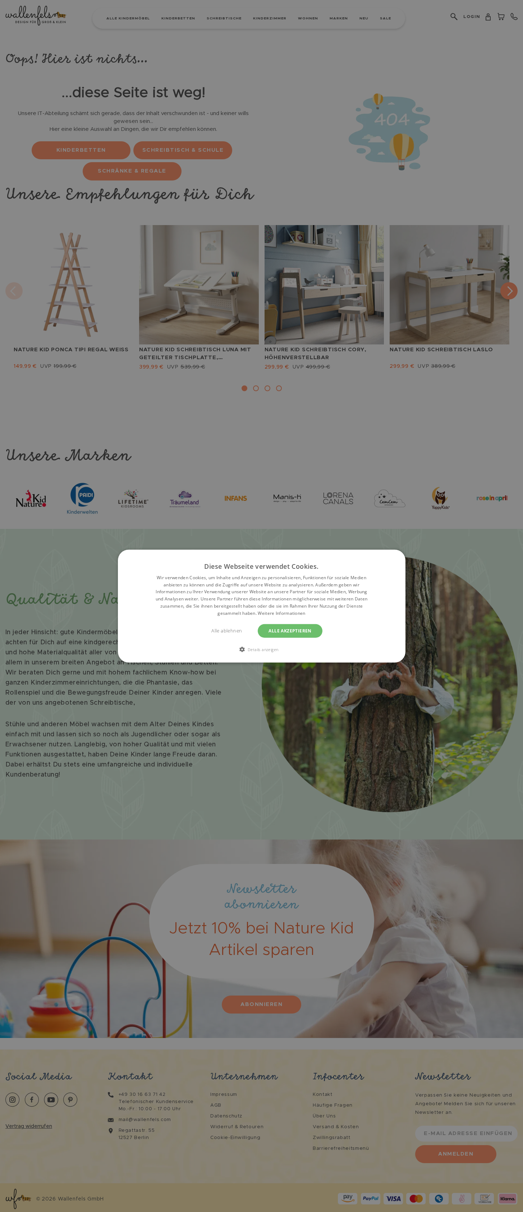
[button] (262, 649)
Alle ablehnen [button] (226, 630)
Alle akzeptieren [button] (290, 630)
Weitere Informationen (281, 613)
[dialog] (261, 606)
